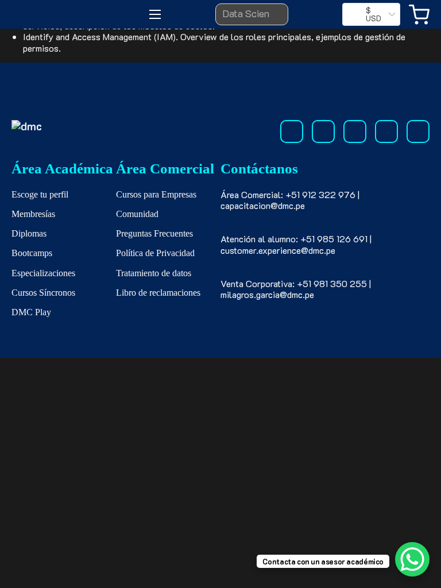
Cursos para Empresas (156, 194)
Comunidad (137, 214)
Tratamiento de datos (153, 273)
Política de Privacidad (155, 253)
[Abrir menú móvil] (155, 14)
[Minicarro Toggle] (419, 15)
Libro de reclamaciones (158, 292)
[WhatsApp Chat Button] (412, 559)
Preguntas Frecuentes (154, 233)
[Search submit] (271, 14)
